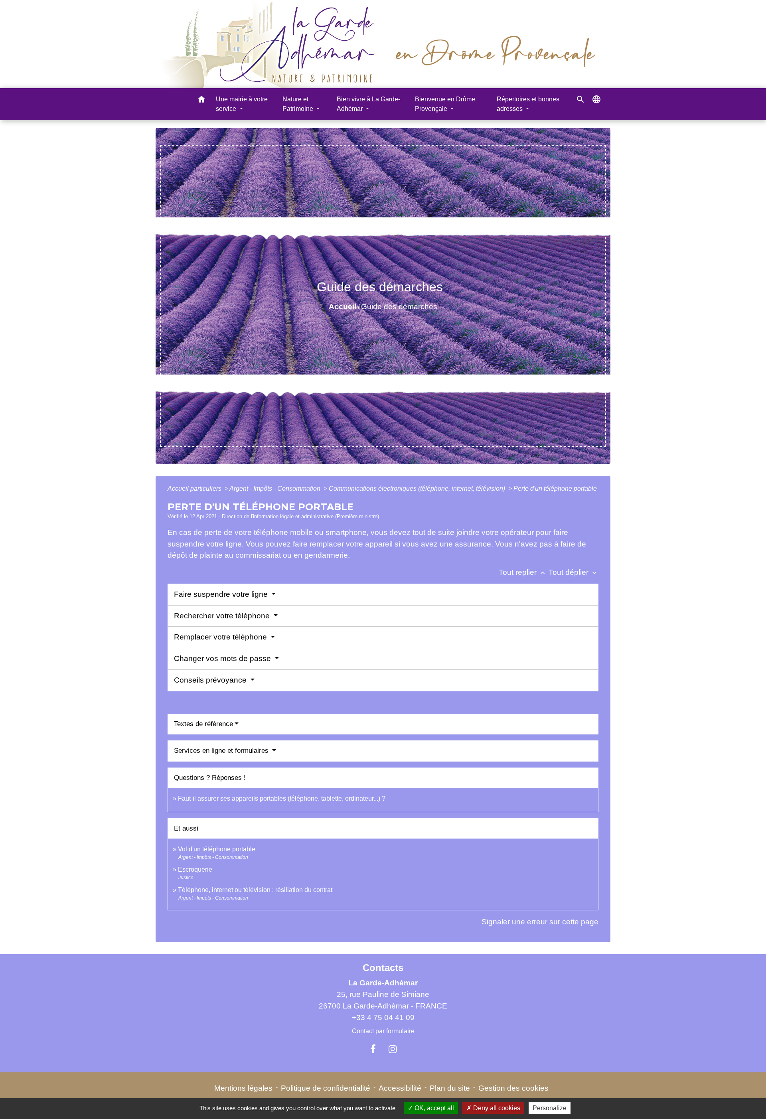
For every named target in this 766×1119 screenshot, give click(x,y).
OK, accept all (433, 1108)
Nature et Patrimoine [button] (298, 104)
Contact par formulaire (383, 1031)
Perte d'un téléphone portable (555, 488)
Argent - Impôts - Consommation (275, 488)
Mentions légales (243, 1088)
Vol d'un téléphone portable (216, 849)
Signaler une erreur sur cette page (540, 922)
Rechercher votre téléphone (223, 616)
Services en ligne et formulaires (222, 750)
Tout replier (523, 572)
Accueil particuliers (195, 488)
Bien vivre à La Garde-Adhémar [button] (368, 104)
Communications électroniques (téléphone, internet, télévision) (418, 488)
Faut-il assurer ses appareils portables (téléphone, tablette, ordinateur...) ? (281, 798)
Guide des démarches (399, 306)
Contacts (383, 967)
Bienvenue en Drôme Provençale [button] (445, 104)
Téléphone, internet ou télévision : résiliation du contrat (255, 889)
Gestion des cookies (513, 1088)
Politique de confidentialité (325, 1088)
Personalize (550, 1108)
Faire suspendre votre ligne (222, 594)
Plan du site (450, 1088)
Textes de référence (203, 724)
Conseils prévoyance (211, 680)
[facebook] (373, 1049)
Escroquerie (195, 869)
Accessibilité (400, 1088)
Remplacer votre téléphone (221, 637)
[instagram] (393, 1049)
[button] (201, 100)
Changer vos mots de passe (223, 658)
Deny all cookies (496, 1108)
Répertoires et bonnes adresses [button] (528, 104)
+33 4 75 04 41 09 (383, 1017)
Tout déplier (573, 572)
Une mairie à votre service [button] (242, 104)
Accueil (342, 306)
